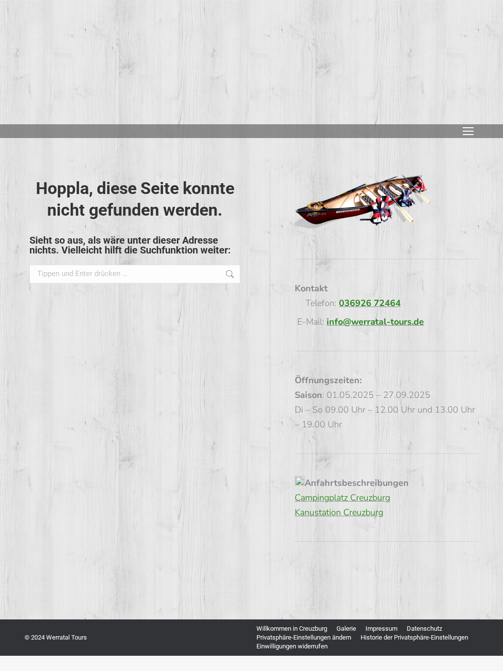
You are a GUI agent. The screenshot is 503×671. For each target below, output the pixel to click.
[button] (303, 637)
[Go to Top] (488, 656)
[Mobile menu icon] (468, 131)
